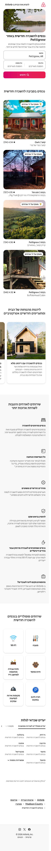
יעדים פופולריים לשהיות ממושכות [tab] (31, 726)
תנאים (20, 837)
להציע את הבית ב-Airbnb (17, 4)
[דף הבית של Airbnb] (43, 4)
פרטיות (28, 837)
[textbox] (35, 66)
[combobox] (24, 56)
